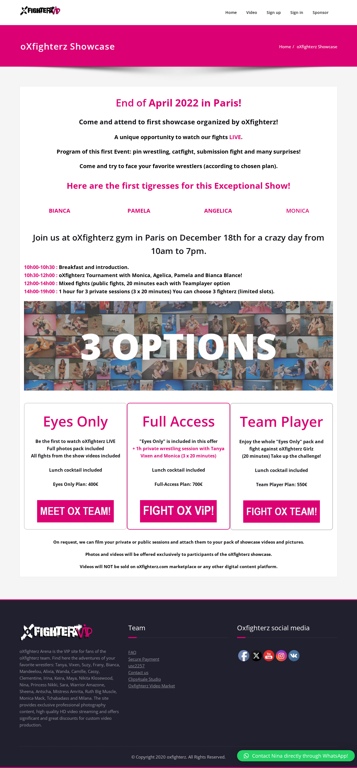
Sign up (274, 12)
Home (231, 12)
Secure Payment (143, 659)
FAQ (132, 652)
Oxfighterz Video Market (151, 686)
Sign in (296, 12)
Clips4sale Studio (144, 679)
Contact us (138, 672)
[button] (296, 755)
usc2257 (136, 665)
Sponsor (321, 12)
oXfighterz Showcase (317, 46)
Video (251, 12)
